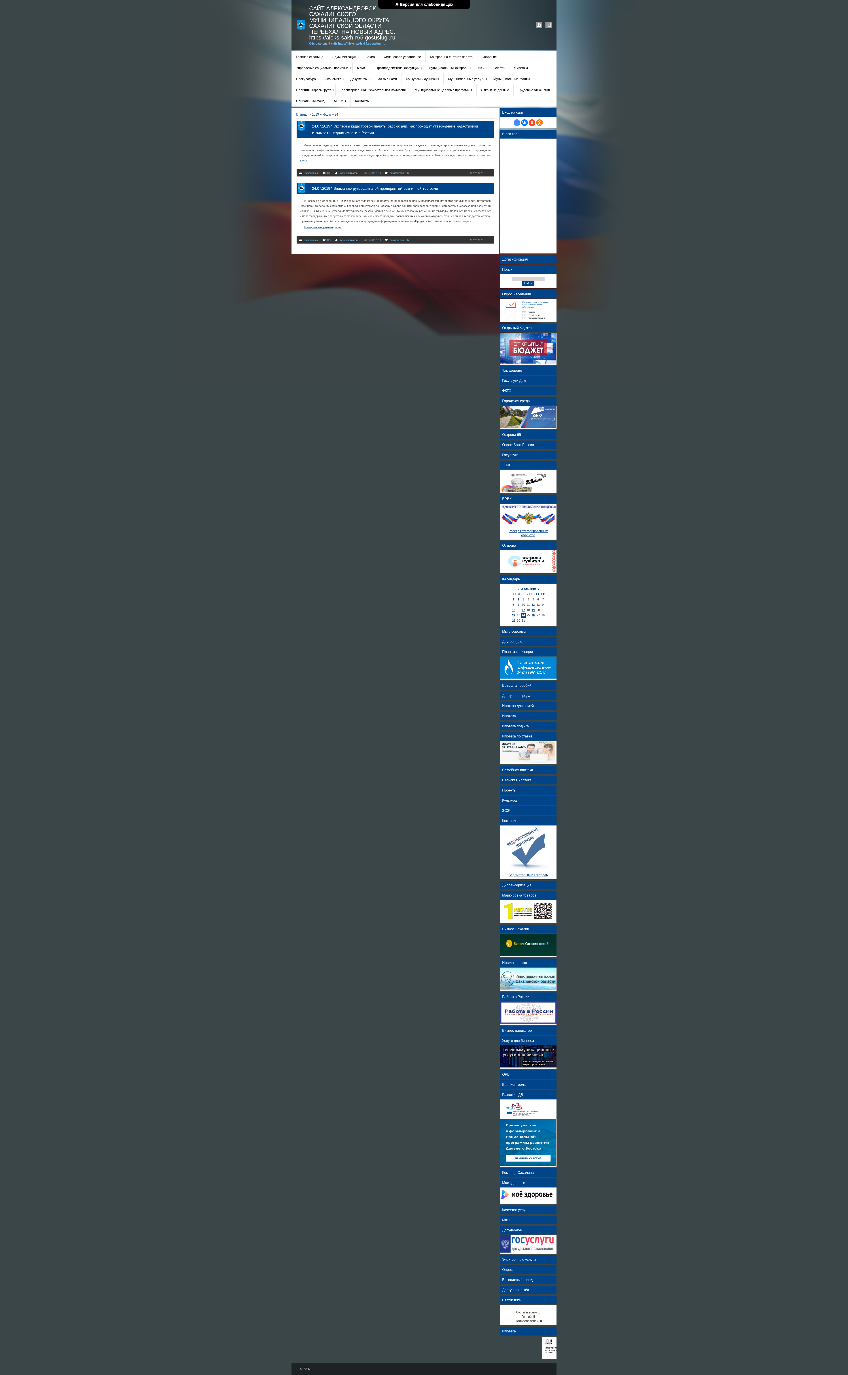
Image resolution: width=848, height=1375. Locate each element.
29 (513, 620)
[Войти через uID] (517, 122)
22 (513, 615)
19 (533, 610)
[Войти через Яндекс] (532, 122)
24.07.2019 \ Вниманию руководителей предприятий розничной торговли (375, 188)
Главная (302, 114)
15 (513, 610)
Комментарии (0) (399, 173)
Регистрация (539, 25)
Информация (311, 173)
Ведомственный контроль (528, 875)
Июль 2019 (528, 589)
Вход (548, 25)
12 (533, 604)
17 (523, 610)
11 (528, 604)
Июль (326, 114)
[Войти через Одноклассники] (539, 122)
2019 (315, 114)
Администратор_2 (350, 173)
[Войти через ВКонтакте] (524, 122)
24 (523, 615)
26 (533, 615)
